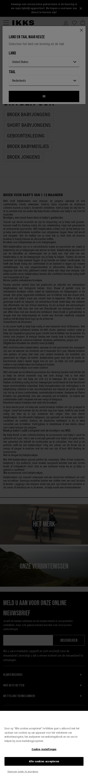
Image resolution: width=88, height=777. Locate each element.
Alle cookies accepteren (44, 761)
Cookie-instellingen (44, 749)
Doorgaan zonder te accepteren (22, 771)
